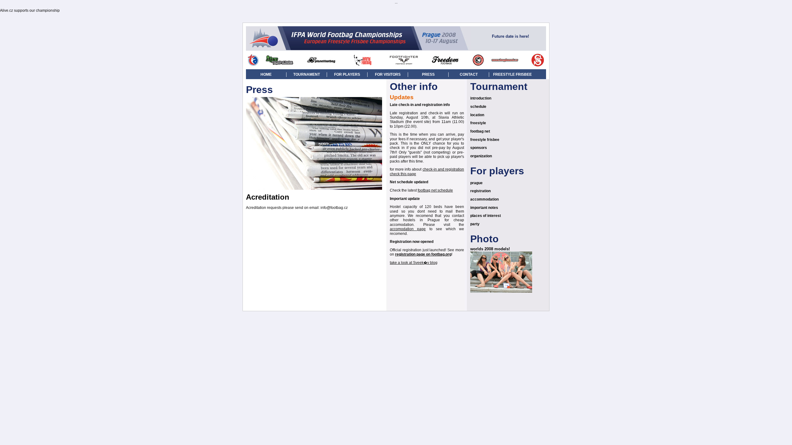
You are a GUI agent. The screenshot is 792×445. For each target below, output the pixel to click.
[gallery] (501, 291)
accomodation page (408, 229)
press (428, 74)
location (477, 115)
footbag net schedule (435, 190)
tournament (306, 74)
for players (347, 74)
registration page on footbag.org (423, 254)
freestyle (478, 123)
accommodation (484, 199)
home (266, 74)
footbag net (480, 131)
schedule (478, 106)
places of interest (485, 216)
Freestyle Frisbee (512, 74)
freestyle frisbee (484, 140)
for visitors (388, 74)
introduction (480, 98)
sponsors (478, 148)
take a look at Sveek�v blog (413, 263)
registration (480, 191)
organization (481, 156)
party (475, 224)
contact (469, 74)
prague (476, 183)
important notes (484, 208)
